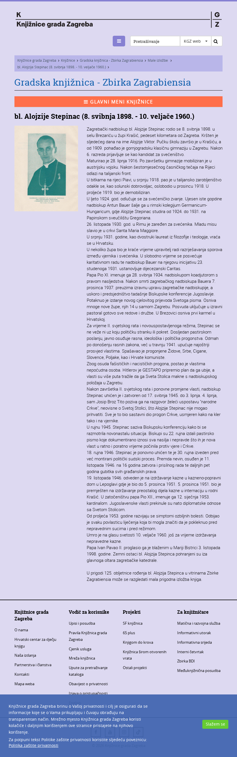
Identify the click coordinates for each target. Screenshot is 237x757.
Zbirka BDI (186, 661)
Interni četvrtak (190, 651)
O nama (21, 629)
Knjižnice (68, 60)
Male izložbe (158, 60)
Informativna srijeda (194, 642)
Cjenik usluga (80, 648)
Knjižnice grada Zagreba (36, 60)
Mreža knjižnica (82, 658)
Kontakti (21, 674)
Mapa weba (24, 683)
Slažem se (215, 724)
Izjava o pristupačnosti (88, 693)
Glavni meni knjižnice (120, 102)
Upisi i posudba (82, 623)
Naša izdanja (25, 655)
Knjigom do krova (138, 642)
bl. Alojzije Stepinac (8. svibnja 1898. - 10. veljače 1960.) (61, 67)
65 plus (129, 632)
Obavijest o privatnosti (88, 683)
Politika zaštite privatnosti (33, 745)
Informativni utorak (194, 632)
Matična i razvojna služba (198, 623)
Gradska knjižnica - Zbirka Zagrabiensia (111, 60)
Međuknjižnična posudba (199, 670)
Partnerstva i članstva (32, 664)
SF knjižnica (132, 623)
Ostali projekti (135, 667)
